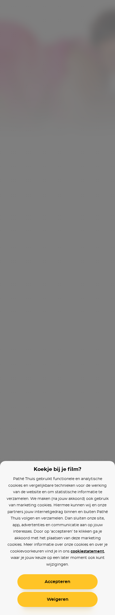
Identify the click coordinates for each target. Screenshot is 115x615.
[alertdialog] (57, 307)
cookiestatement (87, 551)
